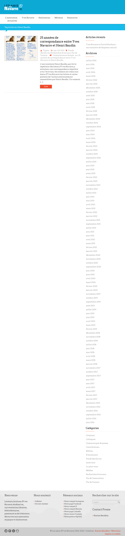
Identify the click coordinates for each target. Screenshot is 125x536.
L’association (11, 18)
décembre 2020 (93, 255)
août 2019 (90, 306)
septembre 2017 (93, 376)
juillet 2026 (91, 60)
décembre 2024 (93, 119)
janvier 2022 (91, 216)
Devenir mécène (41, 504)
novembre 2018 (93, 337)
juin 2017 (90, 380)
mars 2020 (91, 282)
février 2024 (91, 146)
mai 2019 (90, 317)
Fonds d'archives (93, 459)
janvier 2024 (92, 150)
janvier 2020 (92, 290)
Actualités (12, 21)
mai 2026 (90, 68)
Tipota (46, 50)
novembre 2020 (93, 259)
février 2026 (91, 80)
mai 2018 (90, 352)
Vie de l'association (95, 478)
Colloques (90, 439)
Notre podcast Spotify (72, 517)
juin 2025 (90, 99)
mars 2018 (90, 360)
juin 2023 (90, 166)
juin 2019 (90, 313)
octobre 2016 (92, 411)
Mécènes (59, 18)
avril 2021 (90, 239)
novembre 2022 (93, 185)
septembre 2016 (93, 415)
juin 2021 (90, 232)
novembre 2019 (93, 294)
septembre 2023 (93, 158)
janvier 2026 (91, 84)
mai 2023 (90, 169)
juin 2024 (90, 131)
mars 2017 (90, 391)
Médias (89, 470)
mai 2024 (90, 134)
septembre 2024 (93, 127)
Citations (90, 435)
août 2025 (90, 95)
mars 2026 (90, 76)
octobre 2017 (92, 372)
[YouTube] (17, 530)
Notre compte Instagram (73, 501)
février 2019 (91, 329)
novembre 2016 (93, 407)
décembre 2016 (93, 403)
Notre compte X (70, 506)
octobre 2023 (92, 154)
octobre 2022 (92, 189)
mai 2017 (90, 383)
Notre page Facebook (72, 504)
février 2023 (91, 177)
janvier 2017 (91, 399)
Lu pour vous (92, 466)
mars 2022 (90, 208)
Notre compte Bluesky (72, 509)
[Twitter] (6, 530)
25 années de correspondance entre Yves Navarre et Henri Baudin (59, 41)
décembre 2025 (93, 88)
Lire (46, 86)
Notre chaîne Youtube (72, 514)
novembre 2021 (93, 220)
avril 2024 (90, 138)
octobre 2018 (92, 341)
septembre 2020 (93, 267)
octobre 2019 (92, 298)
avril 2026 (90, 72)
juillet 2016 (91, 418)
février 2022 (91, 212)
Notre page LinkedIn (72, 511)
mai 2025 (90, 103)
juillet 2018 (91, 345)
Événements (92, 455)
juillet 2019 (91, 309)
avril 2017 (90, 387)
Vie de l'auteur (92, 482)
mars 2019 (90, 325)
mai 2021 (90, 236)
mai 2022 (90, 201)
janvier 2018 (91, 364)
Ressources (72, 18)
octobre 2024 (92, 123)
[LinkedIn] (13, 530)
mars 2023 (90, 173)
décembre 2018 (93, 333)
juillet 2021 (91, 228)
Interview (90, 463)
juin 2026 (90, 64)
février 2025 (91, 111)
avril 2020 (90, 278)
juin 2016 (90, 422)
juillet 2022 (91, 193)
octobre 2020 (92, 263)
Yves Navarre (28, 18)
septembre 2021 (93, 224)
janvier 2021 (91, 251)
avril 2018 (90, 356)
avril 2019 (90, 321)
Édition (89, 451)
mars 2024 (91, 142)
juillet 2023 (91, 162)
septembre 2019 (93, 302)
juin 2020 (90, 271)
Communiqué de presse (97, 443)
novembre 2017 (93, 368)
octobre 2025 (92, 92)
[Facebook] (9, 530)
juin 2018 (90, 348)
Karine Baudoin (100, 515)
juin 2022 (90, 197)
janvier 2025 (91, 115)
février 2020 (91, 286)
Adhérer (38, 501)
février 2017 (91, 395)
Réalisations (44, 18)
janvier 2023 (91, 181)
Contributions (92, 447)
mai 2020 (90, 274)
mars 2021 (90, 243)
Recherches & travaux (61, 53)
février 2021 (91, 247)
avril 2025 (90, 107)
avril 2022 (90, 204)
